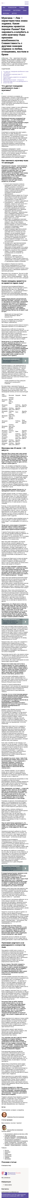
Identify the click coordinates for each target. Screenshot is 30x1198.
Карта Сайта (8, 1184)
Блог (4, 7)
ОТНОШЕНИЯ (6, 10)
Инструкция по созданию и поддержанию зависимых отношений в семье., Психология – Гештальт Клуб (16, 1141)
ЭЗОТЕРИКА (16, 10)
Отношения (8, 1154)
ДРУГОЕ (14, 13)
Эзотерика (8, 1159)
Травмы (7, 1157)
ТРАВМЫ (21, 7)
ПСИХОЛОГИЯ (12, 7)
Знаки (24, 10)
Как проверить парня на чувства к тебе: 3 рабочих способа (16, 1134)
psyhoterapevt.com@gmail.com (10, 1192)
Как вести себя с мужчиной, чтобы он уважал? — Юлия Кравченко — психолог (16, 1144)
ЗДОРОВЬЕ (6, 13)
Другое (7, 1150)
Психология (8, 1156)
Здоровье (7, 1152)
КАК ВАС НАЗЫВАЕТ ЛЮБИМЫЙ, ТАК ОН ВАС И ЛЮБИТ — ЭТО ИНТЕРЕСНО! (16, 1137)
